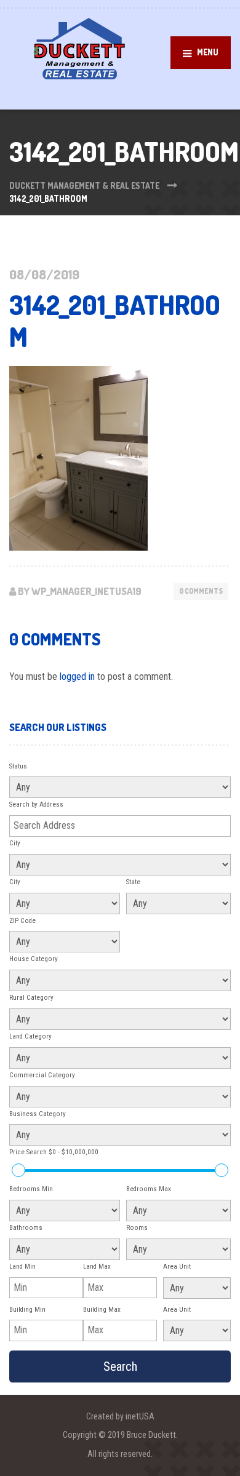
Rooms (137, 1228)
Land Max (97, 1267)
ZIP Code (22, 921)
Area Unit (177, 1267)
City (14, 843)
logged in (77, 676)
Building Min (27, 1310)
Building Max (102, 1310)
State (133, 882)
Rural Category (31, 998)
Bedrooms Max (148, 1189)
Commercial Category (42, 1075)
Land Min (22, 1267)
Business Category (37, 1114)
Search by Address (36, 804)
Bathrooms (25, 1228)
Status (18, 766)
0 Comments (201, 591)
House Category (33, 959)
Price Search (53, 1152)
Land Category (30, 1036)
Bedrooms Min (31, 1189)
